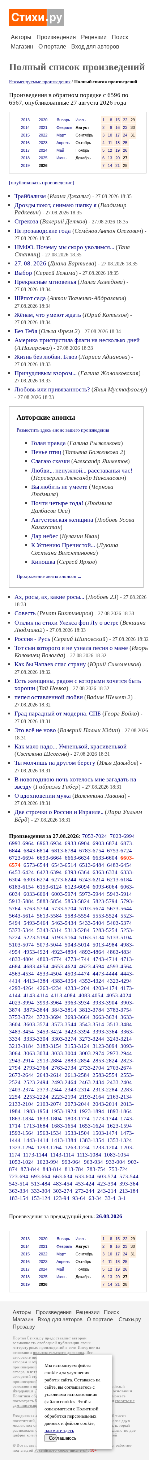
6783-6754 (91, 850)
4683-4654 (36, 966)
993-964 (71, 1162)
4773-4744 (77, 959)
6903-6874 (105, 843)
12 (110, 150)
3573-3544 (63, 1024)
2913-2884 (49, 1060)
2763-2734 (63, 1068)
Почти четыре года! (57, 503)
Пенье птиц (46, 452)
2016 (25, 142)
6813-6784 (63, 850)
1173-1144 (35, 1155)
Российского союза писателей (61, 1450)
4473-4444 (105, 974)
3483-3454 (21, 1032)
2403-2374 (21, 1089)
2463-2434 (91, 1082)
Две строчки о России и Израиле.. (58, 812)
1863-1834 (21, 1118)
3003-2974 (91, 1053)
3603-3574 (36, 1024)
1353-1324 (119, 1140)
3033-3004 (63, 1053)
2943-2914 (21, 1060)
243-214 (106, 1191)
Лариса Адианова (104, 356)
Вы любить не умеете (59, 486)
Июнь (61, 158)
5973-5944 (91, 894)
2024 (43, 150)
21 (117, 165)
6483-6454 (119, 865)
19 (117, 150)
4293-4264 (21, 988)
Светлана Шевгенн (42, 753)
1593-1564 (21, 1133)
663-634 (62, 1176)
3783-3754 (119, 1010)
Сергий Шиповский (80, 638)
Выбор (23, 272)
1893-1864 (119, 1111)
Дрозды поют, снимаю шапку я (55, 205)
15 (117, 120)
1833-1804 (49, 1118)
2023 (43, 142)
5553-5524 (105, 916)
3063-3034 (36, 1053)
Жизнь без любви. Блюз (45, 356)
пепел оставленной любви (48, 697)
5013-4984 (105, 945)
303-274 (62, 1191)
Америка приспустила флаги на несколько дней (77, 340)
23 (125, 127)
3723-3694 (49, 1017)
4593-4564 (119, 966)
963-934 (93, 1162)
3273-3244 (91, 1039)
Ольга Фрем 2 (59, 331)
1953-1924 (63, 1111)
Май (60, 150)
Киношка (43, 561)
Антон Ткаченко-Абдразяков (87, 298)
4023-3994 (21, 1003)
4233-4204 (77, 988)
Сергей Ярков (77, 561)
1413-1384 (63, 1140)
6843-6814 (36, 850)
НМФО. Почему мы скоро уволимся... (64, 247)
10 (110, 135)
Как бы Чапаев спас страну (50, 664)
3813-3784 (91, 1010)
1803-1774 (77, 1118)
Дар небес (44, 536)
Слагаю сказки (50, 461)
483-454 (62, 1184)
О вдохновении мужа (42, 795)
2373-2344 (49, 1089)
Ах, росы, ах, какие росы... (49, 596)
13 (110, 158)
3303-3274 (63, 1039)
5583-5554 (77, 916)
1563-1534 (49, 1133)
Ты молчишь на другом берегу (54, 762)
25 (125, 142)
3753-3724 (21, 1017)
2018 (25, 158)
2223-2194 (63, 1097)
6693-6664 (49, 858)
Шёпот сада (30, 298)
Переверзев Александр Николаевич (78, 477)
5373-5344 (21, 930)
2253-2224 (36, 1097)
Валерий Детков (63, 221)
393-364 (129, 1184)
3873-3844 (36, 1010)
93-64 (79, 1198)
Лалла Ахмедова (101, 281)
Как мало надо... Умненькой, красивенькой (70, 746)
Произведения (56, 37)
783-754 (96, 1169)
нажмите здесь (59, 1430)
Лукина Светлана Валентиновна (74, 549)
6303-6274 (36, 879)
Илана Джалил (69, 196)
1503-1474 (105, 1133)
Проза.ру (24, 1326)
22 (125, 120)
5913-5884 (21, 901)
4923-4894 (63, 952)
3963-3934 (77, 1003)
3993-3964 (49, 1003)
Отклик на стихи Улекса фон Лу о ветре (66, 622)
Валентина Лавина (99, 795)
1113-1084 (89, 1155)
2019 (25, 165)
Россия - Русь (32, 638)
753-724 (118, 1169)
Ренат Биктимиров (65, 613)
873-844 (30, 1169)
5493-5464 (36, 923)
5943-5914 (119, 894)
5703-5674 (91, 908)
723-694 (18, 1176)
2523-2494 (36, 1082)
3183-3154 (49, 1046)
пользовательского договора (58, 1353)
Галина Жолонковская (109, 373)
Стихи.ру (130, 1319)
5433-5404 (91, 923)
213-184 (129, 1191)
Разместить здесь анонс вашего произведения (63, 430)
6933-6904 (77, 843)
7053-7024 (94, 836)
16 (117, 127)
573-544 (129, 1176)
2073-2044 (77, 1104)
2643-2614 (49, 1075)
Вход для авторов (95, 46)
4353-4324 (91, 981)
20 (117, 158)
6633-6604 (105, 858)
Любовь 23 (102, 596)
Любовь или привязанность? (52, 389)
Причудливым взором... (45, 373)
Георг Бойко (121, 713)
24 (125, 135)
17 (117, 135)
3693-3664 (77, 1017)
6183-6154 (21, 887)
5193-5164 (63, 937)
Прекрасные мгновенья (45, 281)
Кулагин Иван (79, 536)
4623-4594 (91, 966)
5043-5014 (77, 945)
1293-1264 (49, 1147)
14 (110, 165)
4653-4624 (63, 966)
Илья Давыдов (117, 762)
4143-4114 (36, 995)
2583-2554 (105, 1075)
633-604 (84, 1176)
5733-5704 (63, 908)
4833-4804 (21, 959)
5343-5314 (49, 930)
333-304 (40, 1191)
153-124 (40, 1198)
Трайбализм (30, 196)
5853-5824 (77, 901)
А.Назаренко (33, 347)
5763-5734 (36, 908)
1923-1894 (91, 1111)
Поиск (120, 37)
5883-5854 (49, 901)
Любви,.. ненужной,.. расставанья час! (82, 470)
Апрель (63, 142)
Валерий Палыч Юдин (89, 730)
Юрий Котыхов (106, 314)
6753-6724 (119, 850)
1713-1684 (36, 1126)
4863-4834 (119, 952)
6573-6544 (36, 865)
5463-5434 (63, 923)
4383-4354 (63, 981)
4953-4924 (36, 952)
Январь (63, 120)
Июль (81, 120)
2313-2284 (105, 1089)
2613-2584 (77, 1075)
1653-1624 (91, 1126)
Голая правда (48, 443)
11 (110, 142)
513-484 (40, 1184)
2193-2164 (91, 1097)
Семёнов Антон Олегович (107, 230)
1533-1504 (77, 1133)
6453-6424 (21, 872)
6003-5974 (63, 894)
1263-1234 (77, 1147)
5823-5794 (105, 901)
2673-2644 (21, 1075)
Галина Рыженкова (95, 443)
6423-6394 (49, 872)
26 (125, 150)
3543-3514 (91, 1024)
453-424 (84, 1184)
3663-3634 (105, 1017)
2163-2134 (119, 1097)
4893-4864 (91, 952)
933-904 (115, 1162)
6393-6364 (77, 872)
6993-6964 (21, 843)
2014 (25, 127)
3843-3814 (63, 1010)
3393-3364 (105, 1032)
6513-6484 (91, 865)
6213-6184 (119, 879)
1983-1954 (36, 1111)
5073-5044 (49, 945)
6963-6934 (49, 843)
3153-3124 (77, 1046)
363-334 (18, 1191)
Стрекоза (26, 221)
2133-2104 (21, 1104)
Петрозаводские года (42, 230)
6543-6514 (63, 865)
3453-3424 (49, 1032)
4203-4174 (105, 988)
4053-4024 (118, 995)
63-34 (95, 1198)
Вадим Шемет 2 (108, 697)
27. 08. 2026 (30, 263)
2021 (43, 127)
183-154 (18, 1198)
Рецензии (94, 37)
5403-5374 (119, 923)
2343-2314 (77, 1089)
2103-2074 (49, 1104)
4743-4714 (105, 959)
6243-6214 (91, 879)
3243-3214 (119, 1039)
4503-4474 (77, 974)
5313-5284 (77, 930)
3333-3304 (36, 1039)
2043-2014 (105, 1104)
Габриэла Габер (56, 786)
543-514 (18, 1184)
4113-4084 (63, 995)
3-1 (122, 1198)
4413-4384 (36, 981)
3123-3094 (105, 1046)
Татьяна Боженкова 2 (94, 452)
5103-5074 (21, 945)
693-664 (40, 1176)
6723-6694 (21, 858)
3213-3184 (21, 1046)
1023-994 (48, 1162)
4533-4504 (49, 974)
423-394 (106, 1184)
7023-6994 (122, 836)
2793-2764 (36, 1068)
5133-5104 (119, 937)
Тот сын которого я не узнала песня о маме (71, 648)
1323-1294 (21, 1147)
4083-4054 (90, 995)
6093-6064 (105, 887)
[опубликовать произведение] (41, 182)
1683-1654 (63, 1126)
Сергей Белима (56, 272)
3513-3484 (119, 1024)
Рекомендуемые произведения (40, 81)
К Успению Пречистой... (63, 545)
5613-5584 (49, 916)
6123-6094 (77, 887)
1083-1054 (116, 1155)
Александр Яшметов (100, 461)
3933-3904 (105, 1003)
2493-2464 (63, 1082)
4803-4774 (49, 959)
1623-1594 (119, 1126)
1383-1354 (91, 1140)
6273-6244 (63, 879)
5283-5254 (105, 930)
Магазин (22, 46)
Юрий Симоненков (114, 664)
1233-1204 (105, 1147)
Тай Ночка (52, 688)
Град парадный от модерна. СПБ (57, 713)
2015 (25, 135)
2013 (25, 120)
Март (61, 135)
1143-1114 (62, 1155)
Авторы (21, 37)
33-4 (110, 1198)
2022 (43, 135)
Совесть (25, 613)
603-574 (106, 1176)
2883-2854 (77, 1060)
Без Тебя (25, 331)
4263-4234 (49, 988)
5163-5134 (91, 937)
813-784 (74, 1169)
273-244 (84, 1191)
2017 (25, 150)
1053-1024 (21, 1162)
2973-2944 (119, 1053)
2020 (43, 120)
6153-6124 (49, 887)
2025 (43, 158)
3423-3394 (77, 1032)
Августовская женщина (62, 519)
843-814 (52, 1169)
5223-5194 (36, 937)
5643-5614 (21, 916)
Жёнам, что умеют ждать (47, 314)
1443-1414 (36, 1140)
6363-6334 (105, 872)
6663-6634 (77, 858)
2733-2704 (91, 1068)
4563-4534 (21, 974)
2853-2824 (105, 1060)
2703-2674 (119, 1068)
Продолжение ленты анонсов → (49, 576)
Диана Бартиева (72, 263)
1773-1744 (105, 1118)
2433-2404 (119, 1082)
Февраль (64, 127)
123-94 (61, 1198)
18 (117, 142)
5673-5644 (119, 908)
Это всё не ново (35, 730)
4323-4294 (119, 981)
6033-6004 (36, 894)
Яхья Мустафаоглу (119, 389)
